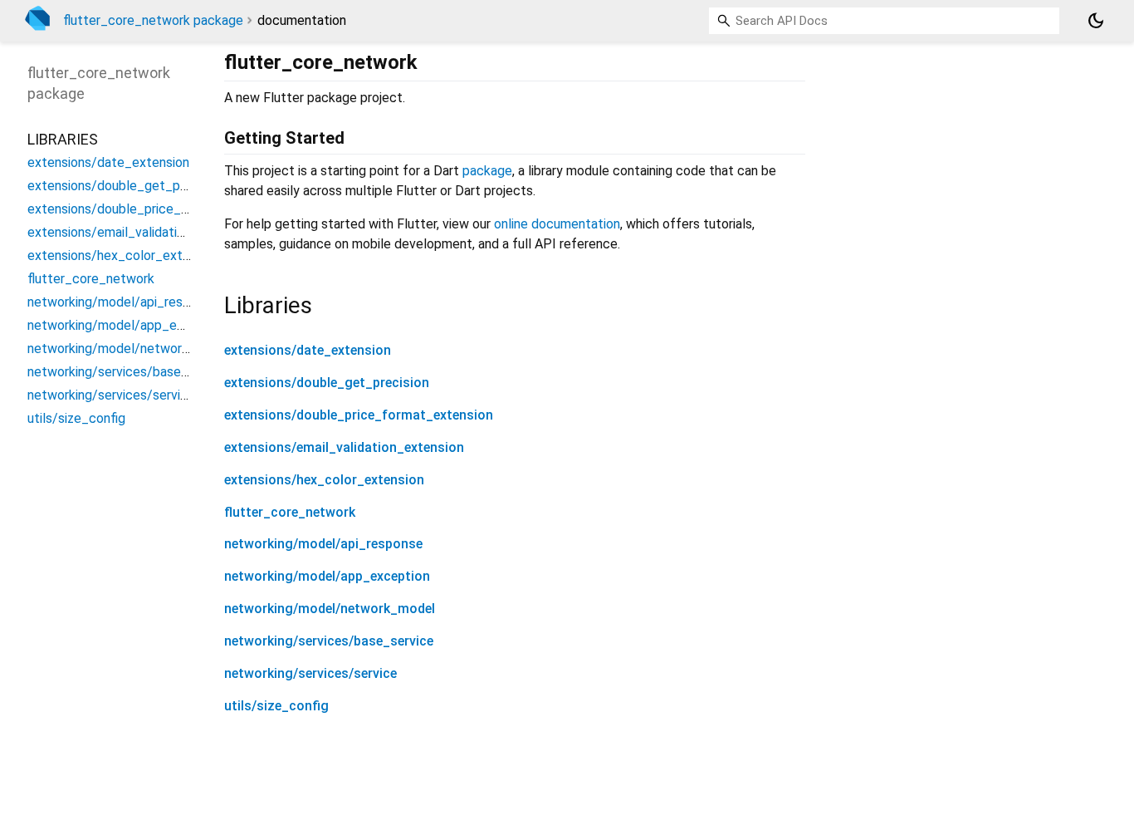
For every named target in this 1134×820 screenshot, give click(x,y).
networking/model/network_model (329, 608)
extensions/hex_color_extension (324, 480)
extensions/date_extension (307, 350)
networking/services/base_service (328, 641)
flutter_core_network (289, 512)
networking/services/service (310, 673)
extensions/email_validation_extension (344, 447)
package (487, 171)
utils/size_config (276, 706)
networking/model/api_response (323, 544)
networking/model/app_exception (327, 576)
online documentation (557, 224)
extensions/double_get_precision (326, 382)
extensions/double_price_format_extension (358, 415)
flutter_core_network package (153, 20)
